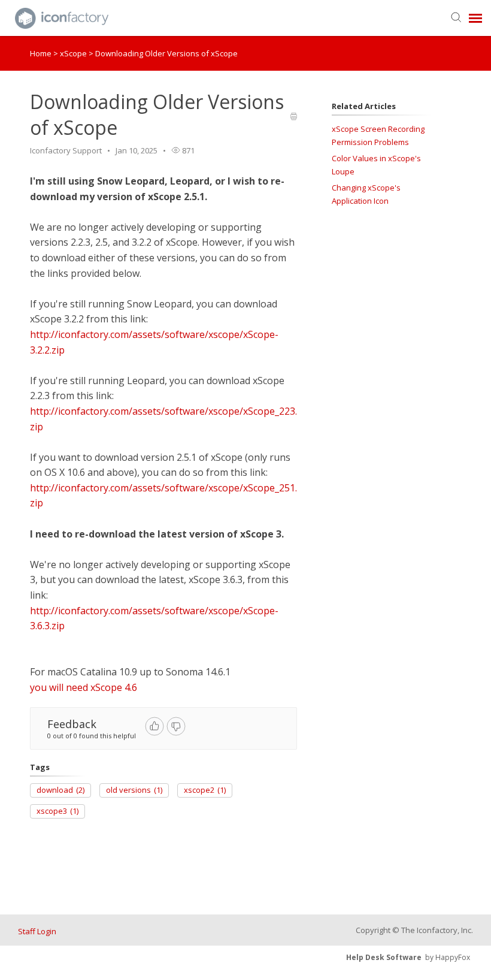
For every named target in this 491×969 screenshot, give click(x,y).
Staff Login (37, 931)
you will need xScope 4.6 (83, 687)
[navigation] (475, 18)
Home (40, 53)
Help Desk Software (384, 957)
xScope (74, 53)
